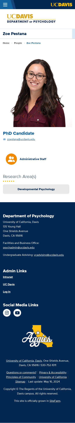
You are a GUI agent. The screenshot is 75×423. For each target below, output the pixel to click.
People (18, 43)
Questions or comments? (21, 372)
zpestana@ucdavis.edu (21, 139)
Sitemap (20, 382)
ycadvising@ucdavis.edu (49, 255)
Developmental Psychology (36, 189)
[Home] (36, 19)
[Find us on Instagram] (7, 313)
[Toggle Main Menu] (5, 4)
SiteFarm (55, 401)
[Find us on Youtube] (17, 313)
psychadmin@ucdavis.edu (19, 247)
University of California (53, 377)
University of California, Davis (24, 361)
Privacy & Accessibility (52, 372)
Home (6, 43)
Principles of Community (21, 377)
